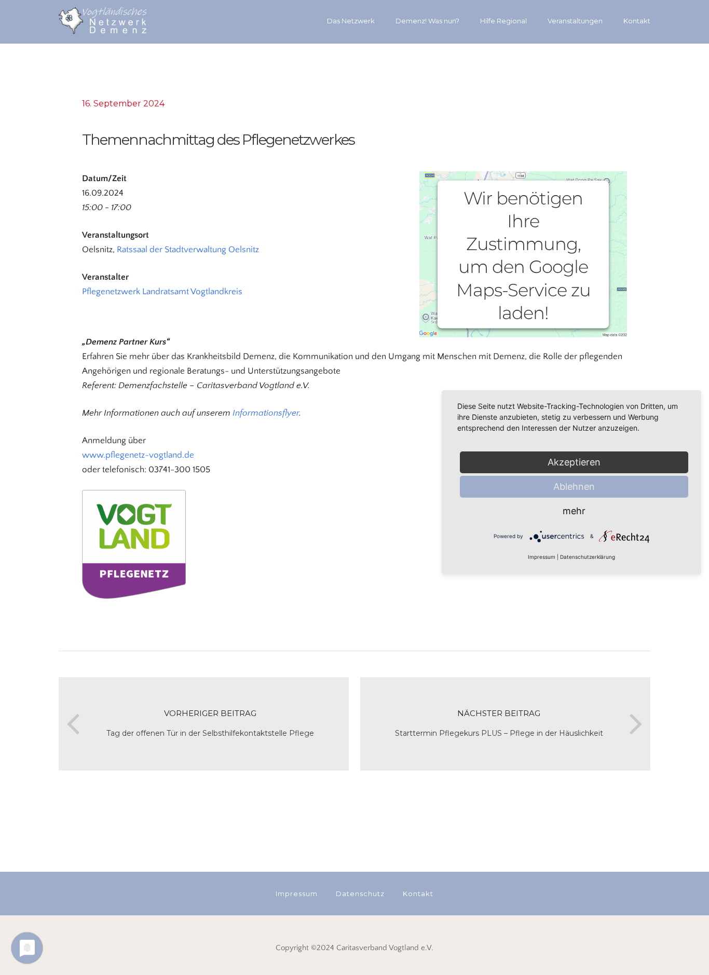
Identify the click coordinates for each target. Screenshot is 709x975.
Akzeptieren (574, 462)
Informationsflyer (266, 413)
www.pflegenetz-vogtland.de (138, 455)
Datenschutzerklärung (587, 557)
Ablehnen (574, 486)
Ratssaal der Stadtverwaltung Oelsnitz (188, 249)
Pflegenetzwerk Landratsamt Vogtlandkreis (162, 291)
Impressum (541, 557)
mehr (574, 510)
